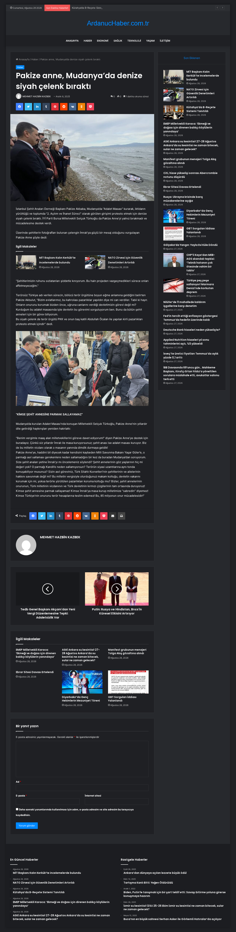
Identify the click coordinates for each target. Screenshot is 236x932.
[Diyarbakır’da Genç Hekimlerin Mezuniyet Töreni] (82, 681)
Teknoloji (134, 40)
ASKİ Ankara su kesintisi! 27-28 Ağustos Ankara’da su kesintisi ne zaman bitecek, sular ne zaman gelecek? (81, 655)
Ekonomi (102, 40)
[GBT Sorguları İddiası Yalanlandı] (128, 681)
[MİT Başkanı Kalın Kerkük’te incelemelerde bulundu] (26, 262)
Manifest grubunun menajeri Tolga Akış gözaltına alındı (127, 651)
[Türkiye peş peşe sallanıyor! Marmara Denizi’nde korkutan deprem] (173, 285)
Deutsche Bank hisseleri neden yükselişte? (191, 330)
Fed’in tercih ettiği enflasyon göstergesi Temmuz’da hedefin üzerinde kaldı (190, 318)
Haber (88, 40)
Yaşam (150, 40)
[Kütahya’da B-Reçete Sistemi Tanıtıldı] (173, 112)
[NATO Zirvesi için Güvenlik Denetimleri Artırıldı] (95, 262)
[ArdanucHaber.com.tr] (118, 23)
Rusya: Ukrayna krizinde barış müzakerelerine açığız (183, 199)
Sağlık (118, 40)
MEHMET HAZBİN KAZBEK (36, 96)
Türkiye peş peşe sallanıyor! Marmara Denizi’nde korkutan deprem (200, 286)
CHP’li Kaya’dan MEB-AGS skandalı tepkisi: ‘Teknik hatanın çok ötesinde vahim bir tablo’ (200, 262)
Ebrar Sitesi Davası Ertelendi (35, 672)
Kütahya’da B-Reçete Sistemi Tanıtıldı (93, 7)
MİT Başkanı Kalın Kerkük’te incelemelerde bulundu (202, 75)
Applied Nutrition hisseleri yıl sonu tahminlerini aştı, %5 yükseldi (186, 341)
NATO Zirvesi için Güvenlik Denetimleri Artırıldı (200, 93)
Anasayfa (72, 40)
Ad (18, 781)
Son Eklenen (192, 58)
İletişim (165, 40)
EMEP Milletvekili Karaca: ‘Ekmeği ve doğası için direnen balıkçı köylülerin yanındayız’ (36, 653)
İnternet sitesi (93, 795)
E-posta (21, 795)
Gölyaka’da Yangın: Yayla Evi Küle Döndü (190, 245)
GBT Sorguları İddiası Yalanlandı (122, 698)
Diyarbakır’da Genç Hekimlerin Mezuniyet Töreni (81, 698)
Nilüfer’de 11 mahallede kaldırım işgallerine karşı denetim (184, 304)
